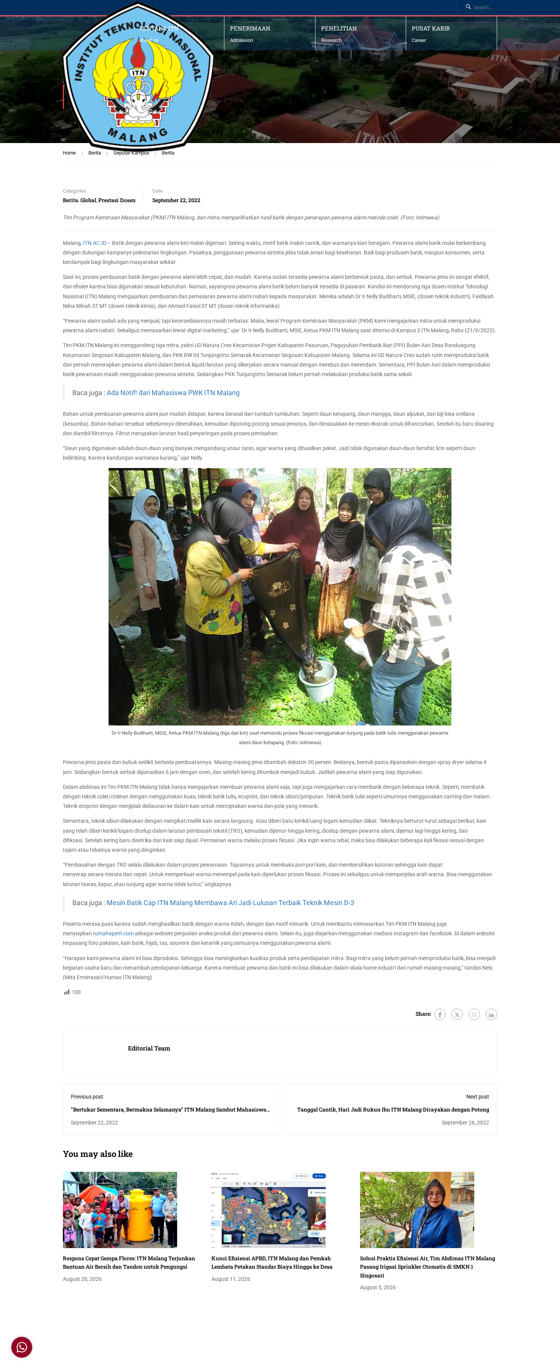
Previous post (87, 1097)
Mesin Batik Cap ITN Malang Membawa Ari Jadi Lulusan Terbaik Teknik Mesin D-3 (230, 903)
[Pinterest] (474, 1014)
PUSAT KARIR (431, 28)
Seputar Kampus (131, 153)
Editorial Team (149, 1048)
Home (69, 153)
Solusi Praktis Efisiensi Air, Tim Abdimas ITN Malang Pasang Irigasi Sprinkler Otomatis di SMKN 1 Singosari (427, 1267)
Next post (477, 1097)
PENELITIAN (339, 28)
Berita (94, 153)
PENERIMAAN (250, 28)
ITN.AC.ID (94, 243)
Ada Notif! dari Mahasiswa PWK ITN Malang (173, 393)
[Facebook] (440, 1014)
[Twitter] (457, 1014)
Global (88, 200)
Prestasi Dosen (117, 200)
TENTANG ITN (159, 28)
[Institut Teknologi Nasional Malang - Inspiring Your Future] (138, 76)
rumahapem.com (113, 933)
